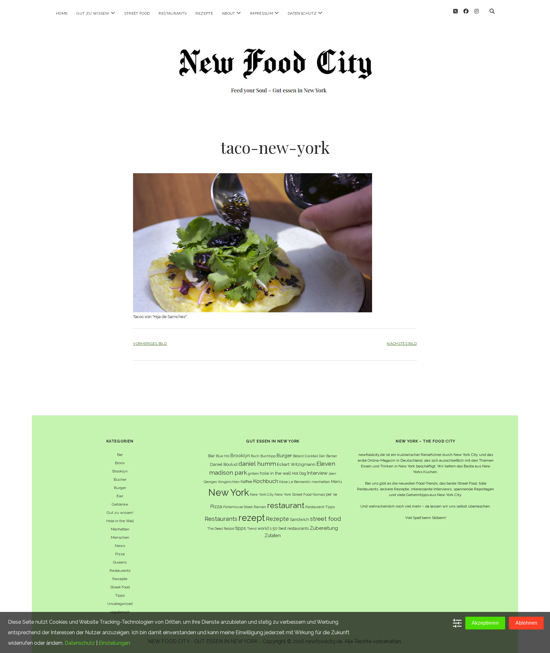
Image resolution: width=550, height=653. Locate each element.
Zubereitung (324, 528)
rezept (251, 518)
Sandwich (299, 519)
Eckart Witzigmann (296, 464)
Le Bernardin (300, 481)
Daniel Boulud (223, 464)
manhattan (321, 481)
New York (228, 492)
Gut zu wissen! (92, 13)
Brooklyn (120, 471)
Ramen (260, 507)
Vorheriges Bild (150, 343)
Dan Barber (328, 456)
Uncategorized (120, 603)
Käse (283, 481)
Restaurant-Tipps (320, 507)
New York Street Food (293, 494)
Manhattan (120, 529)
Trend (252, 528)
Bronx (120, 463)
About (228, 13)
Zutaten (272, 535)
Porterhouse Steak (238, 507)
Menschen (120, 537)
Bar (120, 454)
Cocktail (311, 456)
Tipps (120, 595)
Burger (120, 488)
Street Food (137, 13)
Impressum (261, 13)
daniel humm (257, 463)
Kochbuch (265, 481)
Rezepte (204, 13)
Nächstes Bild (402, 343)
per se (331, 494)
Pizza (120, 554)
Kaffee (246, 481)
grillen (253, 473)
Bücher (120, 479)
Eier (119, 496)
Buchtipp (268, 456)
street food (325, 518)
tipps (241, 528)
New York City (262, 494)
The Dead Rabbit (221, 528)
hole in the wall (275, 473)
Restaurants (173, 13)
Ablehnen (526, 623)
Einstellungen (114, 643)
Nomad (319, 494)
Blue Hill (222, 456)
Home (61, 13)
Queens (120, 562)
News (120, 545)
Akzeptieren (485, 623)
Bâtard (298, 456)
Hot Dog (299, 473)
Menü (336, 481)
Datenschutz (302, 13)
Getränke (120, 504)
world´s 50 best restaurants (283, 528)
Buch (255, 456)
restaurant (285, 505)
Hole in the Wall (120, 521)
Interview (317, 473)
